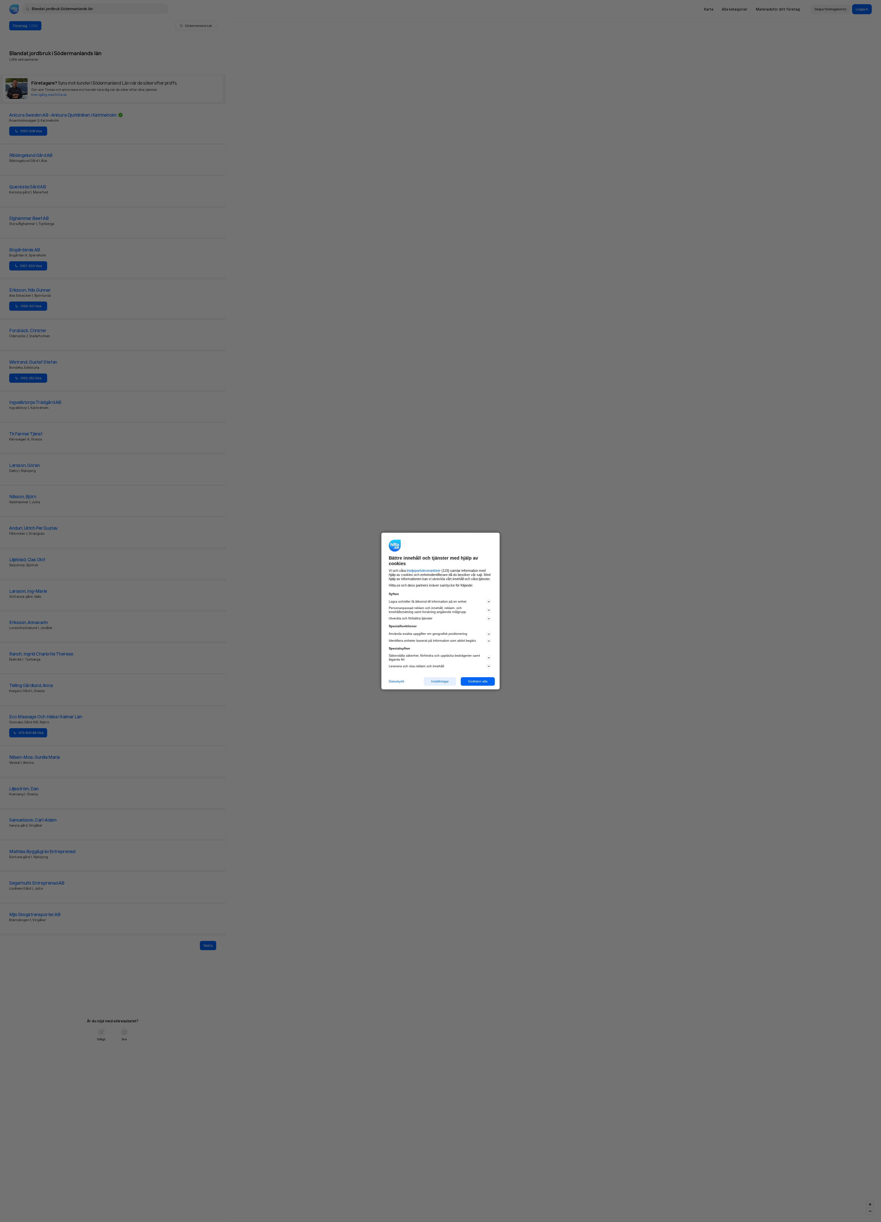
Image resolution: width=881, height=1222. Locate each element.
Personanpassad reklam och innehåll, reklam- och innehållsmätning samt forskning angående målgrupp (427, 610)
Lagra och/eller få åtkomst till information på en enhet (427, 601)
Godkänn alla (477, 681)
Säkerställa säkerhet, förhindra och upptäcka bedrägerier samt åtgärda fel (434, 657)
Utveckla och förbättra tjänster (410, 618)
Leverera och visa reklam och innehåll (416, 666)
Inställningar (440, 681)
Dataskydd (396, 681)
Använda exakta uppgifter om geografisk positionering (428, 634)
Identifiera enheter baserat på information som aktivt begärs (432, 641)
